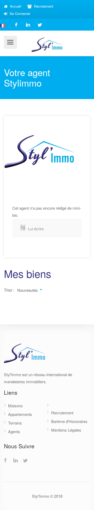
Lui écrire (36, 228)
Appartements (20, 414)
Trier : (9, 290)
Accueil (15, 6)
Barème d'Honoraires (69, 421)
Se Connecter (19, 13)
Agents (14, 431)
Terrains (15, 423)
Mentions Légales (66, 430)
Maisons (15, 405)
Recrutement (43, 6)
